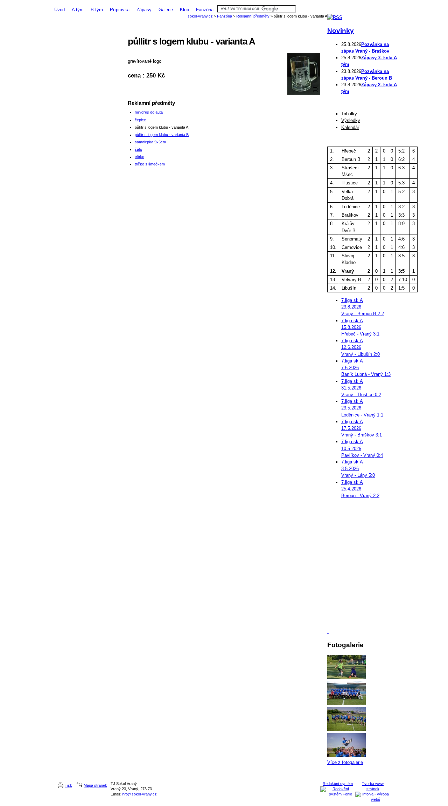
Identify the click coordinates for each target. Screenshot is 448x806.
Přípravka (120, 9)
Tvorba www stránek (373, 786)
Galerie (166, 9)
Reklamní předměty (253, 16)
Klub (184, 9)
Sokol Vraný (224, 2)
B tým (97, 9)
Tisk (68, 785)
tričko (139, 157)
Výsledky (350, 120)
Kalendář (350, 127)
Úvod (59, 9)
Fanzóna (205, 9)
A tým (78, 9)
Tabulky (349, 113)
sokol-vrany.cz (200, 16)
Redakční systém (338, 783)
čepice (140, 120)
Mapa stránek (95, 785)
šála (138, 149)
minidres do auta (149, 112)
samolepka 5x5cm (150, 142)
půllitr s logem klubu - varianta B (162, 135)
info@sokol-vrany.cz (139, 794)
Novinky (340, 30)
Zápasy (144, 9)
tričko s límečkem (150, 164)
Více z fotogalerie (345, 762)
